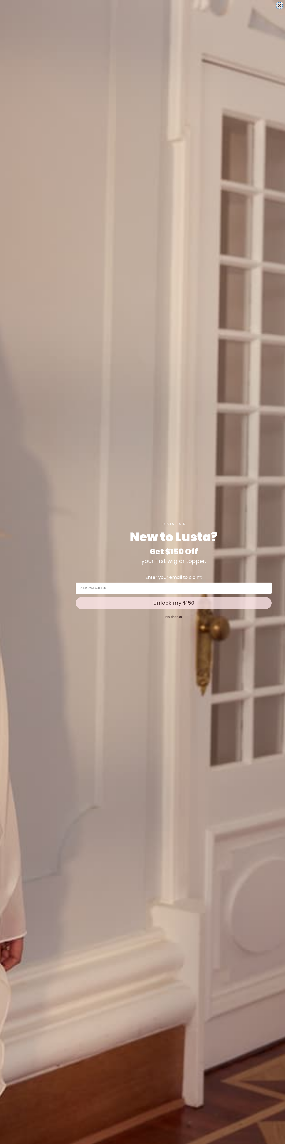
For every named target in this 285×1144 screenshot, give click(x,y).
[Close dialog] (279, 5)
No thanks (173, 616)
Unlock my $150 (173, 602)
